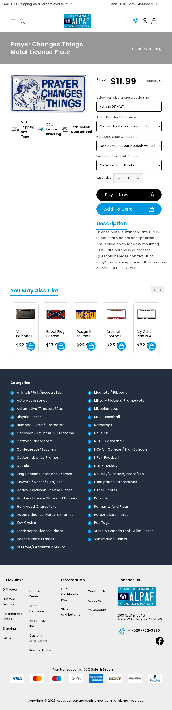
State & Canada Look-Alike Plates (123, 530)
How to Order (34, 594)
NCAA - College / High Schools (120, 449)
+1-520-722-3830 (144, 630)
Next (160, 289)
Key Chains (26, 522)
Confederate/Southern (37, 449)
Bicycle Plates (29, 416)
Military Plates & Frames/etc (119, 400)
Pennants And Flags (111, 506)
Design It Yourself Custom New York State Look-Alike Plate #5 (85, 334)
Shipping (9, 628)
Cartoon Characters (35, 441)
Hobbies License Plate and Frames (47, 498)
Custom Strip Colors (38, 638)
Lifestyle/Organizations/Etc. (41, 547)
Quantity (103, 177)
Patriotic (101, 498)
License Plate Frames (35, 539)
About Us (95, 601)
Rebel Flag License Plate (55, 334)
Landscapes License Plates (40, 530)
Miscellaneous (106, 408)
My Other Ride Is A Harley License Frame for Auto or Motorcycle (146, 334)
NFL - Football (106, 457)
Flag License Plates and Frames (44, 474)
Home (137, 48)
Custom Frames (9, 601)
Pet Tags (101, 522)
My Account (97, 610)
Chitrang (154, 48)
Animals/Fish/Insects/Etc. (39, 392)
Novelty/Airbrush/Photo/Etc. (119, 474)
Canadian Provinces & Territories (46, 433)
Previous (154, 289)
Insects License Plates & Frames (45, 514)
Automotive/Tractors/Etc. (40, 408)
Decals (23, 465)
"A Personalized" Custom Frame (25, 334)
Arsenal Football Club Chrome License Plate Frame (114, 334)
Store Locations (36, 608)
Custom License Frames (38, 457)
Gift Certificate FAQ (70, 594)
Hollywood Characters (36, 506)
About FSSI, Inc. (38, 623)
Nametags (103, 425)
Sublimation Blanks (110, 539)
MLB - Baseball (107, 416)
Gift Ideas (10, 589)
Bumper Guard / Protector (40, 425)
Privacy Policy (40, 650)
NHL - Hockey (105, 465)
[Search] (22, 21)
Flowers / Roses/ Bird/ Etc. (40, 481)
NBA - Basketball (109, 441)
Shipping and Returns (70, 612)
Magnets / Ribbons (110, 392)
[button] (13, 21)
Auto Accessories (32, 400)
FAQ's (7, 638)
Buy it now (117, 195)
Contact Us (97, 591)
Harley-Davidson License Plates (44, 490)
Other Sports (105, 490)
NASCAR (101, 433)
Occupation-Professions (115, 481)
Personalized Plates (111, 514)
